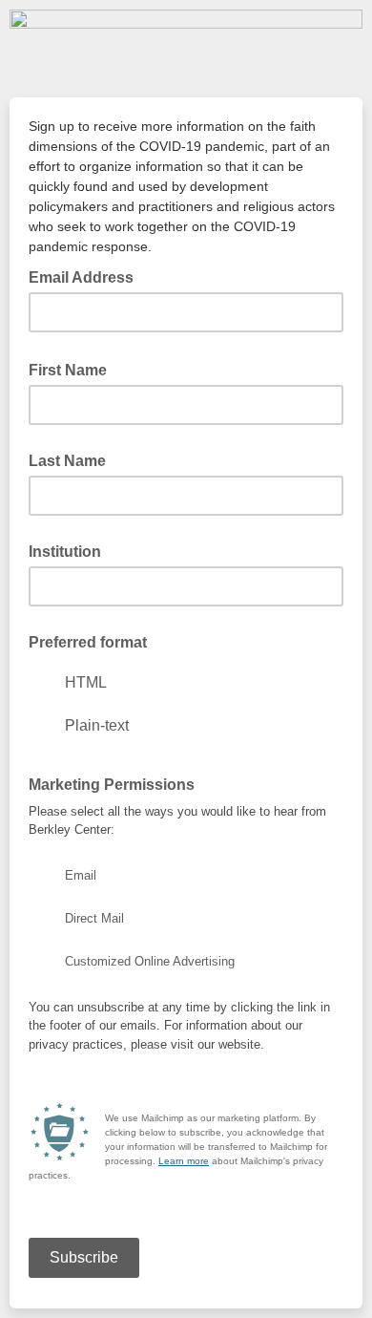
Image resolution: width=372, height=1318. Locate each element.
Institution (65, 551)
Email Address (87, 276)
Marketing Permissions (112, 784)
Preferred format (88, 642)
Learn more (183, 1161)
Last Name (67, 461)
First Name (73, 368)
